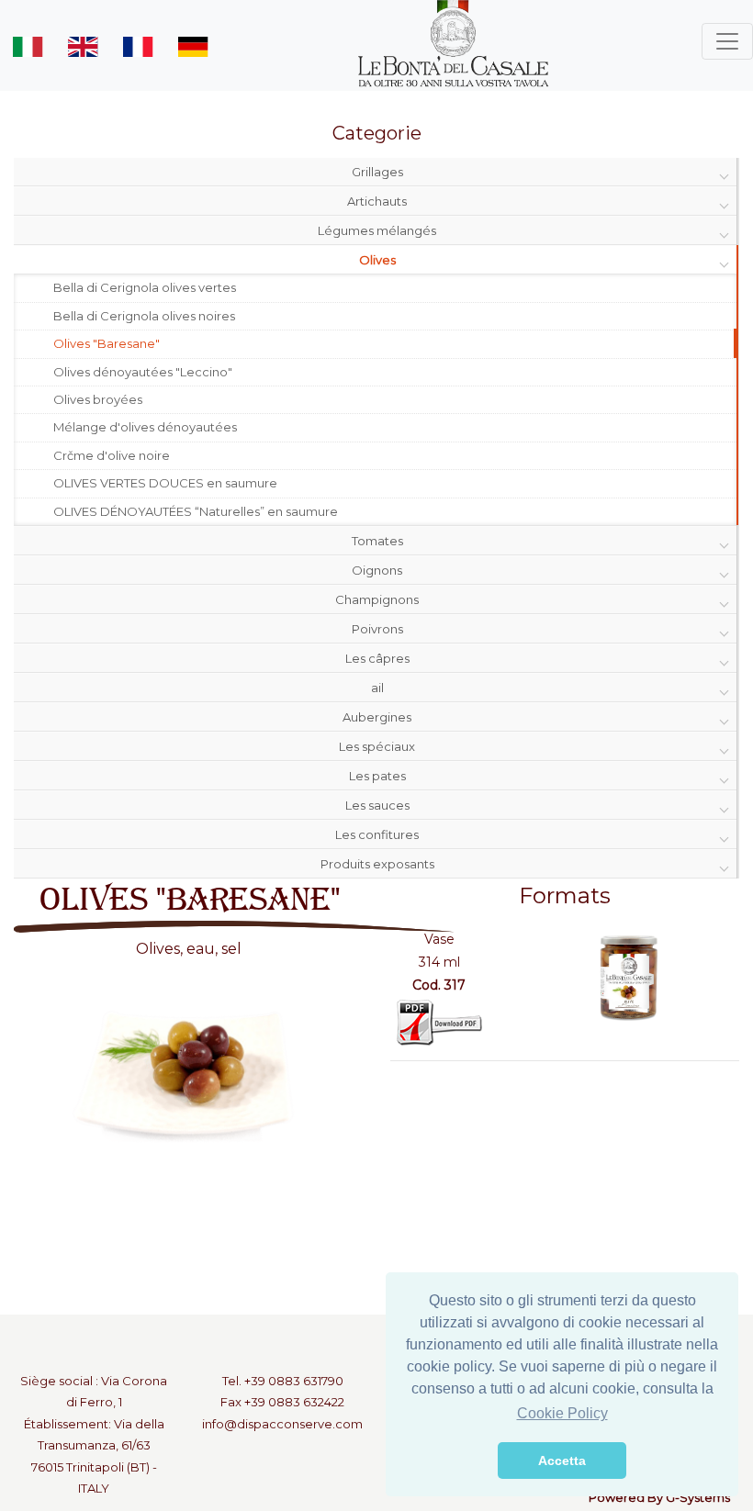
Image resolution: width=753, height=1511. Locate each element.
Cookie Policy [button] (562, 1413)
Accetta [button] (562, 1460)
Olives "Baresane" (106, 343)
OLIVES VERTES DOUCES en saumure (165, 483)
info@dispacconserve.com (282, 1423)
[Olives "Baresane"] (627, 975)
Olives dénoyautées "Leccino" (142, 371)
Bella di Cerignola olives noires (144, 315)
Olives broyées (97, 399)
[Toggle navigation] (727, 41)
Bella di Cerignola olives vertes (144, 287)
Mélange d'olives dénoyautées (145, 427)
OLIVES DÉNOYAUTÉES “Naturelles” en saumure (195, 511)
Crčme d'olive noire (111, 455)
